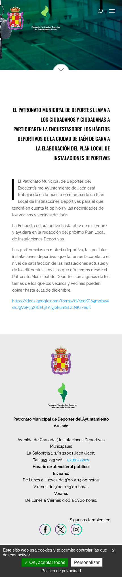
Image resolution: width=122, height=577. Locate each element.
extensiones (78, 460)
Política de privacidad (61, 570)
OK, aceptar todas (46, 562)
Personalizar (87, 562)
